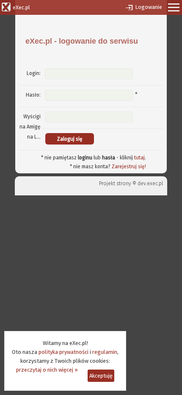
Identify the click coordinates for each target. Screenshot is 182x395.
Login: (34, 73)
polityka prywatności (63, 352)
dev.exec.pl (150, 183)
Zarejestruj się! (129, 167)
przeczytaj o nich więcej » (47, 370)
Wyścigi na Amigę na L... (30, 127)
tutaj (139, 158)
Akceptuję (101, 376)
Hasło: (33, 95)
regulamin (104, 352)
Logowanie (148, 7)
